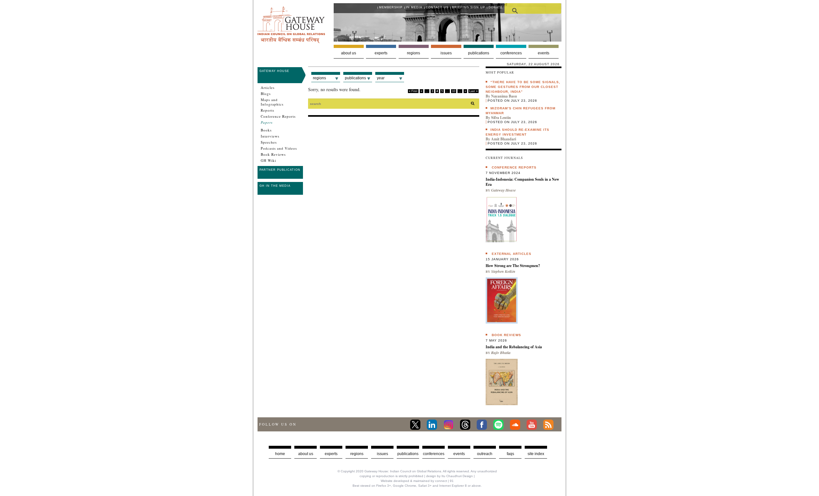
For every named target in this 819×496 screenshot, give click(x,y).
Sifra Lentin (501, 117)
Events (543, 53)
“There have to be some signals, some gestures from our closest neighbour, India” (523, 86)
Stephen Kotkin (503, 271)
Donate (496, 7)
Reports (267, 110)
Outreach (484, 454)
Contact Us (437, 7)
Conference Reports (278, 116)
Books (266, 130)
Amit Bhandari (503, 139)
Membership (390, 7)
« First (413, 91)
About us (348, 53)
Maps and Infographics (272, 102)
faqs (510, 454)
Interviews (270, 136)
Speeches (269, 142)
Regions (413, 53)
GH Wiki (268, 160)
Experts (381, 53)
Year (381, 78)
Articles (267, 87)
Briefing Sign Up (468, 7)
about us (305, 454)
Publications (478, 53)
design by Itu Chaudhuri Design (449, 476)
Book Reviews (273, 154)
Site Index (536, 454)
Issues (446, 53)
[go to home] (291, 41)
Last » (473, 91)
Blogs (266, 93)
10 (453, 91)
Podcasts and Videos (279, 148)
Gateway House (274, 71)
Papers (267, 122)
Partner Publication (279, 169)
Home (280, 454)
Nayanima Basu (504, 96)
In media (414, 7)
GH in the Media (274, 185)
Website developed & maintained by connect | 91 (417, 481)
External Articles (511, 254)
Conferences (511, 53)
